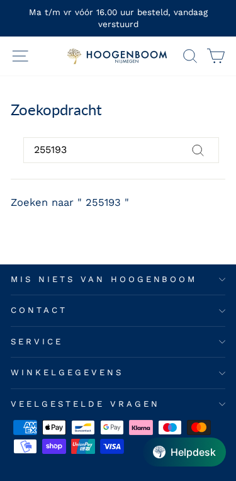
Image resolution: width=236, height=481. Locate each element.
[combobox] (121, 149)
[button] (184, 452)
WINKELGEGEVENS (67, 372)
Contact (39, 310)
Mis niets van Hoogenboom (104, 279)
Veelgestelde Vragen (85, 404)
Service (37, 341)
